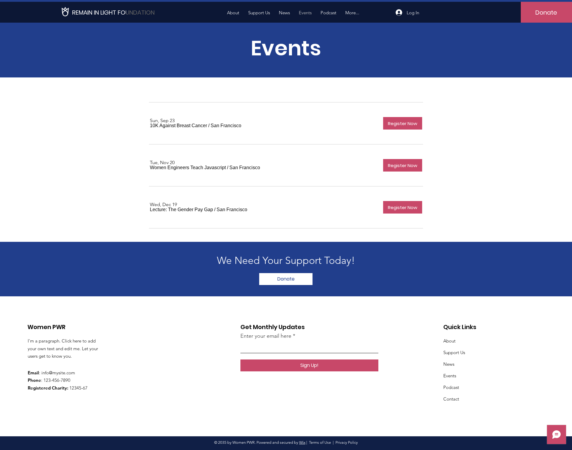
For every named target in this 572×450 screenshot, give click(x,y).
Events (449, 376)
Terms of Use (320, 442)
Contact (451, 399)
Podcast (451, 387)
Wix (302, 442)
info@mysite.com (58, 373)
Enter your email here (265, 336)
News (448, 364)
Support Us (454, 352)
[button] (178, 125)
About (449, 341)
